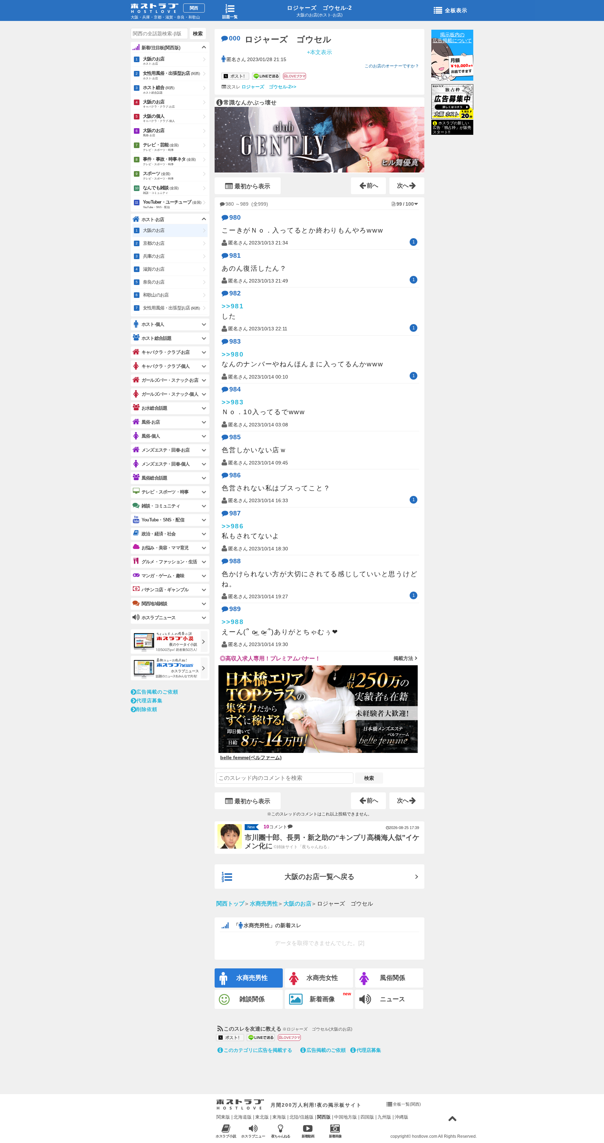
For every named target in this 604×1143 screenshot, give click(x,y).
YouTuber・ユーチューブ (172, 204)
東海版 (279, 1117)
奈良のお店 (153, 282)
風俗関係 (392, 977)
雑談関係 (252, 999)
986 (235, 475)
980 (235, 217)
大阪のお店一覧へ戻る (319, 876)
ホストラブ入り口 (240, 1104)
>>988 (233, 621)
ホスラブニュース (253, 1136)
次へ (403, 185)
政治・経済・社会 (159, 533)
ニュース (392, 999)
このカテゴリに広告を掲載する (258, 1050)
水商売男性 (252, 977)
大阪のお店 (153, 60)
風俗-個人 (151, 436)
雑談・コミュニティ (161, 505)
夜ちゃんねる (280, 1136)
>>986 (233, 526)
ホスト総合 (158, 89)
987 (235, 513)
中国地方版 (345, 1117)
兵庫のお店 (153, 256)
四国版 (367, 1117)
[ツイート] (235, 76)
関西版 (324, 1117)
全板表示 (456, 10)
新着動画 (308, 1136)
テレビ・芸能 (161, 147)
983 (235, 341)
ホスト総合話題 (156, 338)
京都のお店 (153, 243)
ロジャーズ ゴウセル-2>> (269, 86)
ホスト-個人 (153, 324)
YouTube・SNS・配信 (163, 519)
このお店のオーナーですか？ (392, 66)
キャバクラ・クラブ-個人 (165, 366)
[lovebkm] (294, 76)
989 (235, 609)
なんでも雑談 (161, 190)
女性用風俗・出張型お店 (171, 75)
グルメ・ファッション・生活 (169, 561)
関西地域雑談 (154, 603)
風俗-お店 (151, 422)
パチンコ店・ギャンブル (165, 589)
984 (235, 389)
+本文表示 (319, 51)
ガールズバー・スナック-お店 (170, 380)
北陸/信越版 (301, 1117)
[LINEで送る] (266, 76)
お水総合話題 (154, 408)
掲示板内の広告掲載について (452, 37)
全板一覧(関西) (407, 1104)
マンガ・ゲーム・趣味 (163, 575)
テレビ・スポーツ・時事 (165, 491)
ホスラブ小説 (226, 1136)
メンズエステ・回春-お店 (165, 450)
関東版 (223, 1117)
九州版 (384, 1117)
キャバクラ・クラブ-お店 (165, 352)
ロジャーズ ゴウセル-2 (319, 8)
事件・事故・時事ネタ (169, 161)
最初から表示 (252, 186)
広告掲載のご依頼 (326, 1050)
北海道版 (242, 1117)
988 (235, 561)
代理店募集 (369, 1050)
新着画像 (322, 999)
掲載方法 (403, 658)
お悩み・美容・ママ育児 (165, 547)
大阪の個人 (159, 118)
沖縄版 (401, 1117)
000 (234, 38)
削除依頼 (146, 709)
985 (235, 437)
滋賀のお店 (153, 269)
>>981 (233, 306)
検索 (369, 778)
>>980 (233, 354)
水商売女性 (322, 977)
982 (235, 293)
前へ (373, 185)
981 (235, 255)
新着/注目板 (161, 47)
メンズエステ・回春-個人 (165, 464)
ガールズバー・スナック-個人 (170, 394)
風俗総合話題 (154, 478)
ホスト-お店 (153, 219)
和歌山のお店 (155, 295)
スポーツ (158, 175)
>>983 (233, 402)
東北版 (262, 1117)
